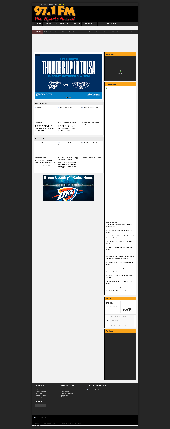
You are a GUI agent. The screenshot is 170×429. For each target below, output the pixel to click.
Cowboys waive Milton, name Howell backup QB (93, 31)
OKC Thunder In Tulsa (67, 122)
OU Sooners (64, 395)
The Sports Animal (41, 139)
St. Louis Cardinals (40, 395)
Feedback (88, 23)
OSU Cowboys (65, 391)
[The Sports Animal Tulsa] (55, 14)
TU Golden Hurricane (67, 397)
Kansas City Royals (40, 391)
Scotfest (38, 122)
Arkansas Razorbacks (67, 393)
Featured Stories (41, 103)
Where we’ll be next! (112, 222)
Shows (48, 23)
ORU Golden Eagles (66, 389)
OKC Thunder (39, 393)
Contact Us (111, 23)
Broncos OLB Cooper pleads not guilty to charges (66, 31)
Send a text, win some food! (90, 123)
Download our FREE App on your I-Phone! (68, 159)
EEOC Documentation (61, 423)
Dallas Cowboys (39, 389)
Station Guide (40, 158)
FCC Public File (72, 423)
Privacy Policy (42, 425)
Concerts (76, 23)
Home (39, 23)
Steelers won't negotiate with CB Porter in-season (119, 31)
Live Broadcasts (61, 23)
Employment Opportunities (45, 28)
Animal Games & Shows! (91, 158)
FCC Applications (64, 28)
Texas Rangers (39, 397)
